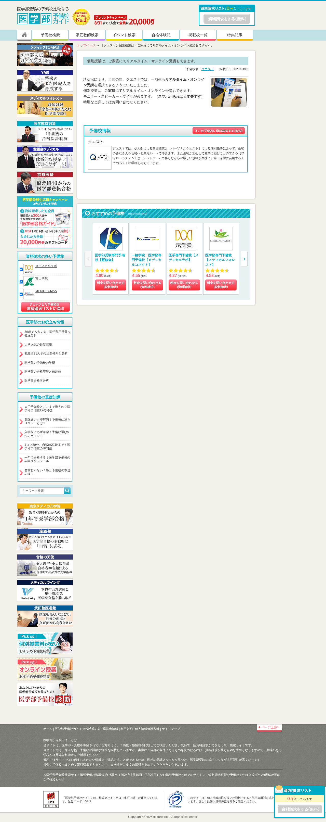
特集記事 (234, 35)
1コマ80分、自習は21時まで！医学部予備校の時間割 (47, 446)
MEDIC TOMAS (46, 291)
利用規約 (126, 729)
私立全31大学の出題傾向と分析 (46, 353)
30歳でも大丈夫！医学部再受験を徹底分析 (47, 333)
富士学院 (41, 278)
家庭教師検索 (87, 35)
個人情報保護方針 (147, 729)
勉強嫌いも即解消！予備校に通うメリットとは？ (47, 421)
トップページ (86, 45)
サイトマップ (171, 729)
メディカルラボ (46, 266)
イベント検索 (124, 35)
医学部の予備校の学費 (39, 362)
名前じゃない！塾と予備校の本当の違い (47, 472)
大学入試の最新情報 (38, 344)
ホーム (47, 729)
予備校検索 (50, 35)
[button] (244, 259)
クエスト (207, 69)
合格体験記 (161, 35)
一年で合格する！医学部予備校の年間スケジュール (47, 459)
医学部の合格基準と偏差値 (42, 371)
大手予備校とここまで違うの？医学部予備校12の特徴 (47, 408)
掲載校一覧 (198, 35)
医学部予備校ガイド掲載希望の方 (78, 729)
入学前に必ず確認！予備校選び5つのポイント (46, 433)
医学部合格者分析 (36, 380)
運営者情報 (110, 729)
